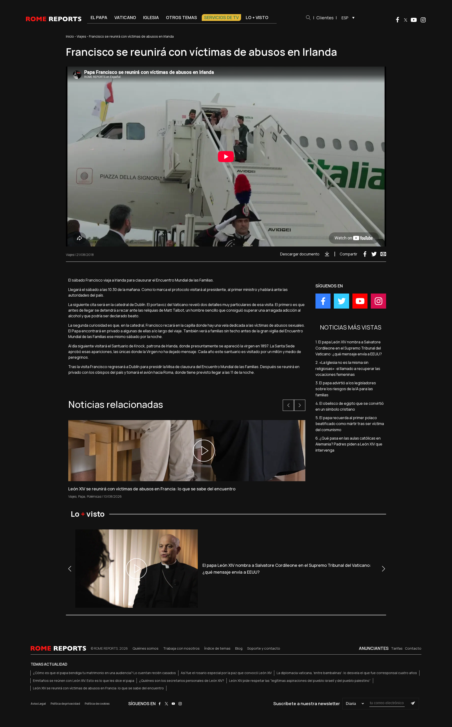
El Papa (99, 17)
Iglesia (151, 17)
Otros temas (181, 17)
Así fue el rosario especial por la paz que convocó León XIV (226, 673)
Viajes (81, 36)
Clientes (325, 17)
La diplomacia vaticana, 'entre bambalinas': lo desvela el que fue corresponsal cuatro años (347, 673)
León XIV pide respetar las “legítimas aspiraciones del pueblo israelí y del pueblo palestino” (300, 680)
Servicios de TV (221, 17)
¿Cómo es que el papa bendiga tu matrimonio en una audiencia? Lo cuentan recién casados (104, 673)
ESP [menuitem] (345, 17)
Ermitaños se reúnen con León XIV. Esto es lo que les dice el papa (83, 680)
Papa (81, 496)
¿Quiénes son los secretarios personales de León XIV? (181, 680)
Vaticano (125, 17)
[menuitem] (347, 17)
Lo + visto (257, 17)
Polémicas (94, 496)
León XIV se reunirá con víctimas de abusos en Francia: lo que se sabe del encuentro (98, 688)
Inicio (70, 36)
